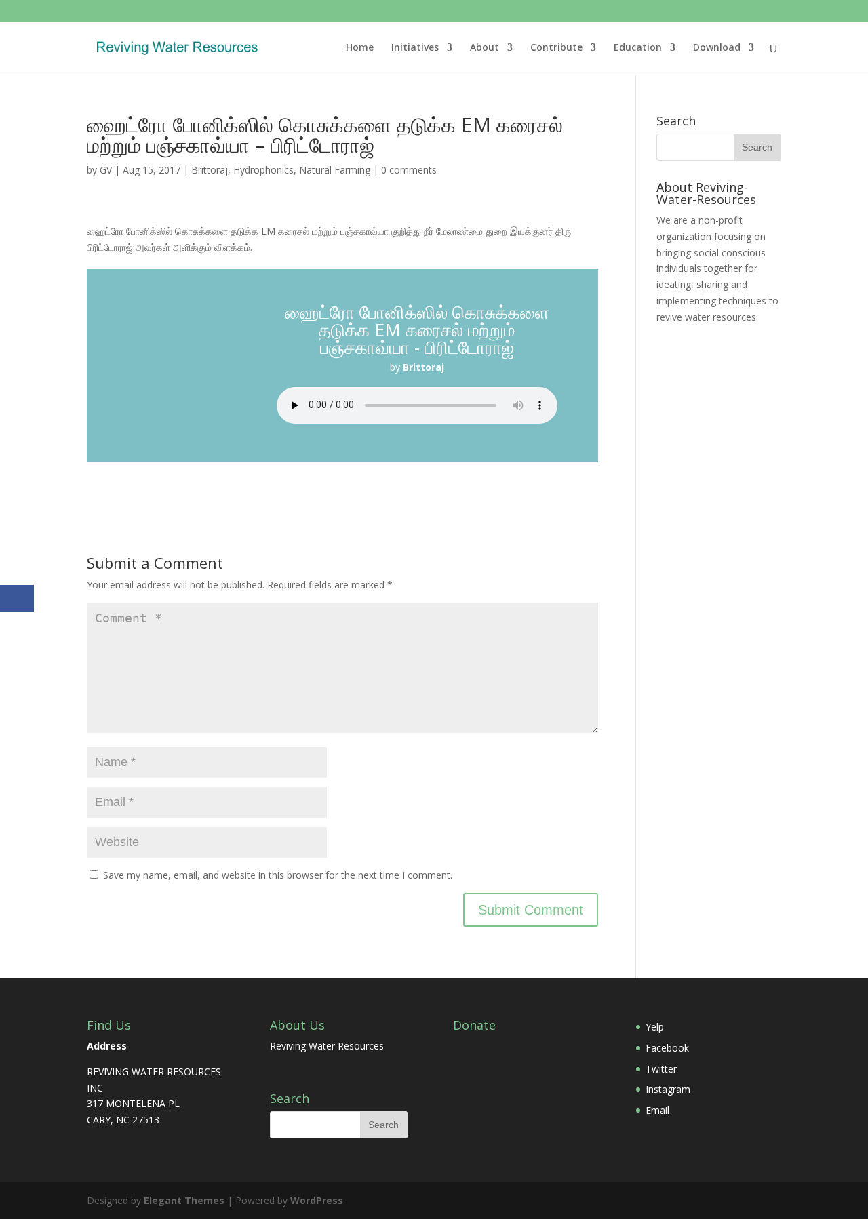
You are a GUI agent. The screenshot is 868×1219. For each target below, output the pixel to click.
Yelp (655, 1026)
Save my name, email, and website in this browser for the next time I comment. (277, 874)
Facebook (667, 1047)
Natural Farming (334, 169)
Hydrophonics (263, 169)
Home (360, 48)
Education (638, 48)
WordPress (316, 1200)
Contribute (556, 48)
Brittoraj (209, 169)
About (484, 48)
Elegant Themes (184, 1200)
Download (717, 48)
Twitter (661, 1068)
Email (657, 1110)
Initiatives (415, 48)
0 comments (409, 169)
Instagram (668, 1089)
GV (106, 169)
